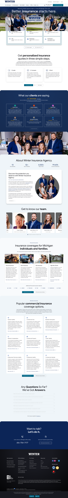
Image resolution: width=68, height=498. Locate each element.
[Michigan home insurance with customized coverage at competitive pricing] (12, 268)
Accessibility (8, 488)
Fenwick (38, 481)
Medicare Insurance (26, 188)
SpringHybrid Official (34, 119)
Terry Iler (15, 119)
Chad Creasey (20, 230)
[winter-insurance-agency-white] (34, 453)
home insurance (31, 480)
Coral (36, 481)
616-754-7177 (22, 443)
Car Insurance (14, 188)
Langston (19, 482)
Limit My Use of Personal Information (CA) (30, 489)
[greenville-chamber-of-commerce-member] (53, 470)
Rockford (36, 482)
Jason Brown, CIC (34, 230)
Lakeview (56, 481)
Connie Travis (15, 107)
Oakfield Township (26, 482)
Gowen (41, 481)
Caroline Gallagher (34, 107)
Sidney (45, 482)
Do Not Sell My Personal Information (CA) (20, 489)
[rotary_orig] (57, 466)
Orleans (31, 482)
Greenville (47, 481)
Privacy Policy (12, 488)
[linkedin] (59, 461)
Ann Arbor (22, 481)
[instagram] (55, 461)
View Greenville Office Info (22, 466)
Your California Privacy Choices (10, 489)
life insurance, (41, 480)
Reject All (37, 496)
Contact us (38, 416)
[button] (38, 5)
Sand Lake (39, 482)
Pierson (33, 482)
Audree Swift (53, 107)
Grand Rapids (44, 481)
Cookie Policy (17, 488)
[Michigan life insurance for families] (41, 268)
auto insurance (36, 480)
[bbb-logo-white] (10, 475)
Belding (25, 481)
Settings (40, 494)
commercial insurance (47, 480)
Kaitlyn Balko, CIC (48, 230)
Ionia (54, 481)
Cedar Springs (32, 481)
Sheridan (42, 482)
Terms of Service (22, 488)
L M (53, 119)
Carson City (28, 481)
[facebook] (53, 461)
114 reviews (39, 14)
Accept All (31, 496)
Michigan (59, 480)
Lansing (22, 482)
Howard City (51, 481)
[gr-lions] (53, 466)
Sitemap (25, 488)
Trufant (50, 482)
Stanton (47, 482)
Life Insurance (20, 188)
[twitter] (57, 461)
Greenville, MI (28, 182)
